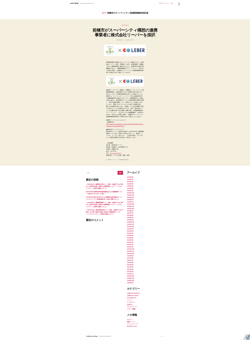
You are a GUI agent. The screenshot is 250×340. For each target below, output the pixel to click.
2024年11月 (130, 197)
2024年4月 (130, 199)
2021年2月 (130, 271)
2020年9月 (130, 282)
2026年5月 (130, 184)
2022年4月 (130, 240)
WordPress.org (132, 326)
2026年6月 (130, 181)
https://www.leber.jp (115, 153)
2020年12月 (130, 276)
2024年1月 (130, 202)
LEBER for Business (133, 293)
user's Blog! (74, 3)
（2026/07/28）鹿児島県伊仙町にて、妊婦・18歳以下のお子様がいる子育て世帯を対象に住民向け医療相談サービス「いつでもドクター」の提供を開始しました (104, 212)
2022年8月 (130, 231)
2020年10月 (130, 280)
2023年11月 (130, 206)
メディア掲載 (131, 309)
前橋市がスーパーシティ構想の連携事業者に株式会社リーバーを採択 (125, 32)
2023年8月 (130, 211)
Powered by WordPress (105, 336)
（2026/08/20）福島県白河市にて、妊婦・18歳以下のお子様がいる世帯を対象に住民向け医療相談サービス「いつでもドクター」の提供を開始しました (104, 186)
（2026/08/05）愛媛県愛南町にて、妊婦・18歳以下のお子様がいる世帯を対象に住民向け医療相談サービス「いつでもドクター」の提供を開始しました (104, 204)
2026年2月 (130, 188)
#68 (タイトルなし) (164, 3)
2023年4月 (130, 217)
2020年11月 (130, 278)
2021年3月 (130, 269)
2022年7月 (130, 233)
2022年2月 (130, 244)
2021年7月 (130, 260)
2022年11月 (130, 224)
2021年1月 (130, 273)
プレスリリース (125, 25)
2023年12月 (130, 204)
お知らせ (130, 304)
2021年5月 (130, 264)
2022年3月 (130, 242)
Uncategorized (131, 297)
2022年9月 (130, 229)
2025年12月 (130, 193)
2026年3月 (130, 186)
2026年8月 (130, 177)
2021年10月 (130, 253)
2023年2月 (130, 220)
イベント (130, 300)
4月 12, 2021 (130, 39)
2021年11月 (130, 251)
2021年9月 (130, 255)
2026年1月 (130, 190)
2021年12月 (130, 249)
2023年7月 (130, 213)
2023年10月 (130, 208)
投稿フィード (131, 321)
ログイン (130, 319)
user (123, 39)
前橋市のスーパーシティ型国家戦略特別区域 (118, 159)
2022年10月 (130, 226)
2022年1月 (130, 246)
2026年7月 (130, 179)
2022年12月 (130, 222)
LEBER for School (133, 295)
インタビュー (131, 302)
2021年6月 (130, 262)
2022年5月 (130, 238)
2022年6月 (130, 235)
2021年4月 (130, 267)
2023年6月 (130, 215)
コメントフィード (132, 324)
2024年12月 (130, 195)
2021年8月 (130, 258)
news (171, 3)
